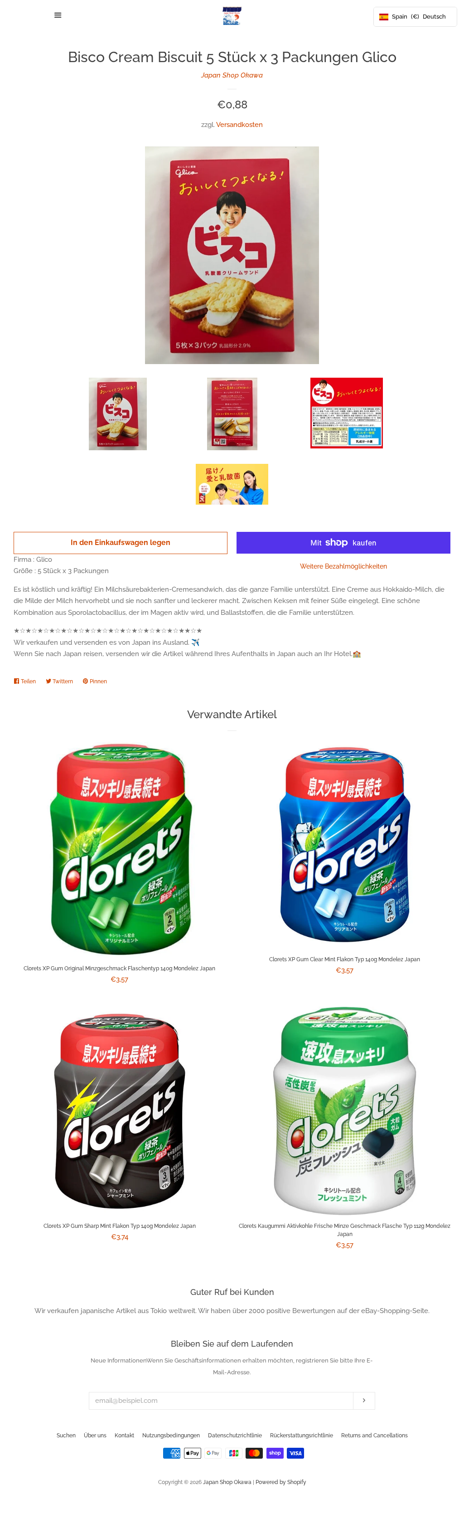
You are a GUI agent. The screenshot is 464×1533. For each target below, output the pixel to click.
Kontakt (124, 1435)
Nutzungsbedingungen (171, 1435)
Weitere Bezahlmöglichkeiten (343, 566)
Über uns (95, 1435)
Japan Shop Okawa (232, 75)
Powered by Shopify (281, 1482)
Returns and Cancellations (374, 1435)
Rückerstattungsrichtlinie (301, 1435)
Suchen (66, 1435)
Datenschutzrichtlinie (235, 1435)
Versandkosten (239, 125)
